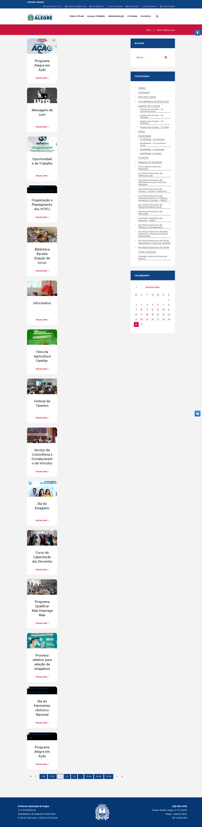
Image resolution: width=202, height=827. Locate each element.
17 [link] (141, 315)
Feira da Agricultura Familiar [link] (42, 356)
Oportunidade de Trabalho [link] (42, 161)
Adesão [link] (142, 88)
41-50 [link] (98, 776)
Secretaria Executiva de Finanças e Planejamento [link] (150, 226)
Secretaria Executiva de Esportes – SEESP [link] (150, 219)
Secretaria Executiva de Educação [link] (150, 213)
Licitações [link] (143, 158)
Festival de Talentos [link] (42, 404)
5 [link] (152, 305)
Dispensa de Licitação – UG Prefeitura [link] (151, 122)
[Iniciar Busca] (156, 16)
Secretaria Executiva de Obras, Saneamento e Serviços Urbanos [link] (154, 242)
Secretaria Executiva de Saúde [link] (153, 247)
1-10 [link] (43, 776)
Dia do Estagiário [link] (42, 506)
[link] (198, 33)
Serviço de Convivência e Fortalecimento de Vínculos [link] (42, 457)
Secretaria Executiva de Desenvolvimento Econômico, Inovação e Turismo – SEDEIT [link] (153, 198)
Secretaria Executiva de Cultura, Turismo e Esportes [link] (152, 190)
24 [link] (141, 320)
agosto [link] (152, 287)
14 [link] (163, 310)
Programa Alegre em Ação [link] (42, 66)
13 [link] (158, 310)
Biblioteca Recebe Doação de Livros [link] (42, 256)
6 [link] (158, 305)
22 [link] (67, 776)
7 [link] (163, 305)
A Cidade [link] (132, 16)
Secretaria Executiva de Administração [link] (150, 174)
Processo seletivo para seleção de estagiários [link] (42, 662)
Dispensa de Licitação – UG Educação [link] (151, 117)
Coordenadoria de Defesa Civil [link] (153, 102)
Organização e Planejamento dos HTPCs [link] (42, 205)
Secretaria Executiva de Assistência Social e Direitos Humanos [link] (152, 182)
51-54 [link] (108, 776)
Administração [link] (116, 16)
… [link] (80, 776)
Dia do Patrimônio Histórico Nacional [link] (42, 708)
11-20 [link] (52, 776)
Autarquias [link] (144, 93)
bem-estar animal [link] (147, 97)
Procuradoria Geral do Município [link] (149, 168)
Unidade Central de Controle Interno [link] (152, 258)
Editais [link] (141, 132)
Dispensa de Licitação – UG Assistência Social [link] (151, 110)
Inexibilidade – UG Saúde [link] (150, 154)
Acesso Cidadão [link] (96, 16)
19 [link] (153, 315)
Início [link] (148, 30)
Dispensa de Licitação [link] (149, 106)
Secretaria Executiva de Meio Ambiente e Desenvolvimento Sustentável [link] (153, 234)
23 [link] (74, 776)
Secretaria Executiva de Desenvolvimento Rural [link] (150, 206)
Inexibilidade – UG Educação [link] (152, 150)
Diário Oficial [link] (77, 16)
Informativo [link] (42, 303)
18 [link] (147, 315)
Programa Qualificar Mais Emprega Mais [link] (42, 608)
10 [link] (141, 310)
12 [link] (153, 310)
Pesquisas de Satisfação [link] (150, 162)
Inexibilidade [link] (144, 136)
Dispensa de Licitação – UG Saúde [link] (154, 127)
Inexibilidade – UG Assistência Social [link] (153, 144)
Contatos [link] (145, 16)
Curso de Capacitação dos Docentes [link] (42, 557)
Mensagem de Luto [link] (42, 113)
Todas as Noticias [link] (147, 252)
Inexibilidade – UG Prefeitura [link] (152, 139)
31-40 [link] (88, 776)
